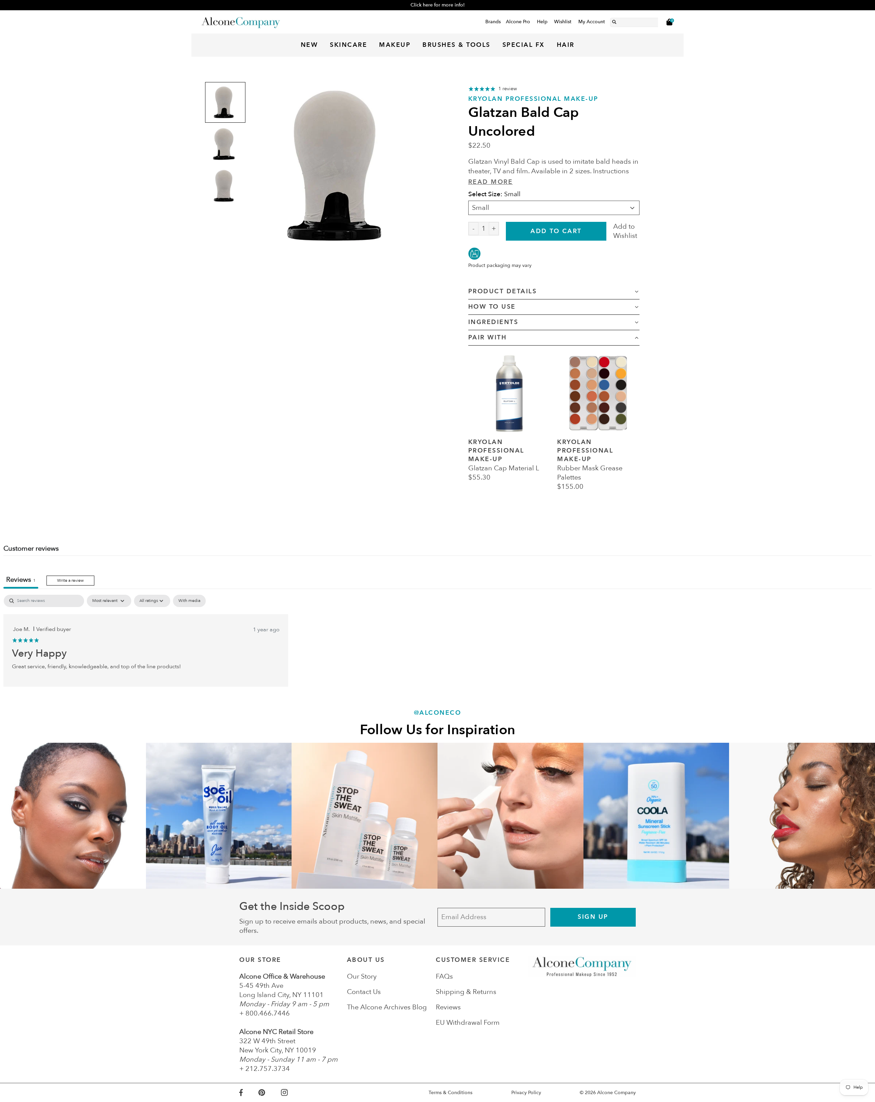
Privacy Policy (526, 1092)
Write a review (70, 580)
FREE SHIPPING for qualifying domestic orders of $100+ (437, 5)
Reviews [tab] (21, 579)
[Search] (614, 21)
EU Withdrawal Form (468, 1022)
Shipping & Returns (466, 991)
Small (480, 207)
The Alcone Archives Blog (387, 1007)
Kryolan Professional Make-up (533, 99)
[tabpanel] (437, 640)
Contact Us (364, 991)
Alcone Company (616, 1092)
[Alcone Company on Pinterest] (269, 1092)
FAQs (444, 976)
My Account (591, 21)
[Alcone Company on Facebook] (248, 1092)
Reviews (448, 1007)
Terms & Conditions (450, 1092)
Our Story (362, 976)
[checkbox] (189, 601)
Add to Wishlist (625, 231)
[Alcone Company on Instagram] (292, 1092)
